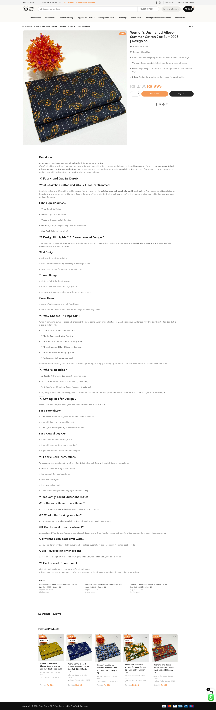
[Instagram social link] (160, 2)
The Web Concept (79, 706)
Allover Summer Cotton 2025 (50, 673)
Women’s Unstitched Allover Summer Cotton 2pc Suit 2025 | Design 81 (51, 666)
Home (24, 26)
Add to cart (154, 94)
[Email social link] (160, 104)
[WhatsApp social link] (167, 104)
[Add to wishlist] (61, 637)
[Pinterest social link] (163, 104)
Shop (30, 26)
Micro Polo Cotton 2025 (51, 677)
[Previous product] (187, 26)
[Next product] (192, 26)
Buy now (181, 94)
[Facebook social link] (156, 2)
